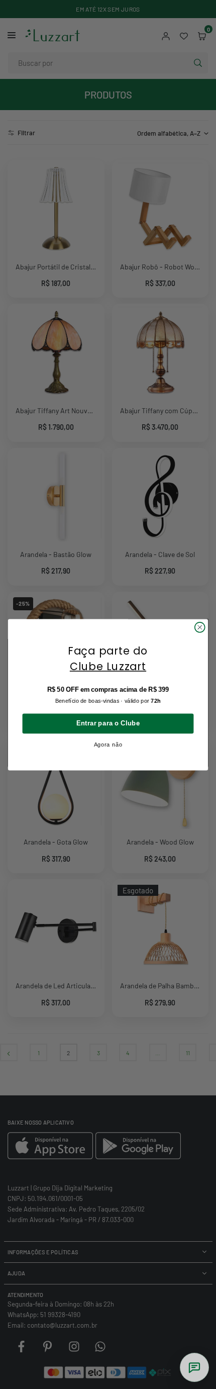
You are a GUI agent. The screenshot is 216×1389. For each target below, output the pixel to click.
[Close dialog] (200, 627)
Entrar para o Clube (108, 723)
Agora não (108, 744)
